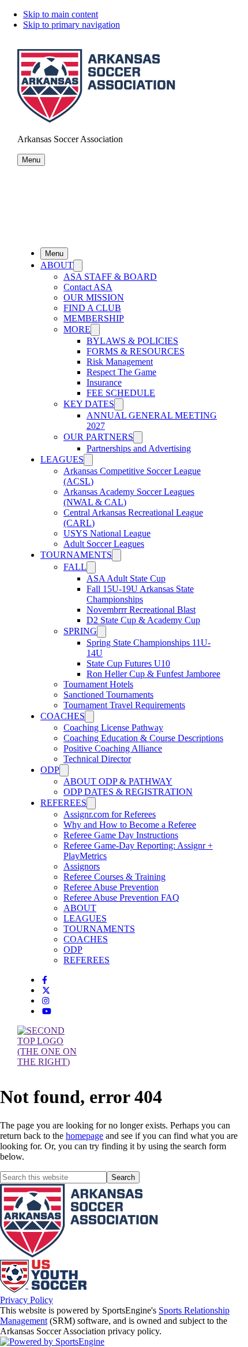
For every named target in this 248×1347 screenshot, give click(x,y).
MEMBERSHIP (93, 318)
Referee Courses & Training (114, 877)
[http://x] (46, 990)
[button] (31, 160)
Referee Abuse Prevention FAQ (121, 897)
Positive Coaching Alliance (112, 748)
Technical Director (97, 759)
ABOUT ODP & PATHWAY (117, 781)
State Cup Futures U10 (128, 663)
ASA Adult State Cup (126, 578)
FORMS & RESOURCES (136, 351)
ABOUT (56, 265)
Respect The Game (121, 372)
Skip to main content (60, 14)
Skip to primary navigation (71, 24)
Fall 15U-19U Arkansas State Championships (140, 594)
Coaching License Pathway (113, 727)
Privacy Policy (26, 1300)
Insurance (104, 382)
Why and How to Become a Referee (129, 825)
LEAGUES (62, 459)
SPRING (80, 631)
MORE (77, 329)
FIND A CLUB (92, 308)
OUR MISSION (93, 297)
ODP (49, 770)
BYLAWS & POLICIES (132, 341)
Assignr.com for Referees (109, 814)
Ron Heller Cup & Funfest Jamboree (153, 674)
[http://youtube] (46, 1011)
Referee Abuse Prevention (111, 887)
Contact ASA (87, 287)
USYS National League (107, 533)
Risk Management (120, 362)
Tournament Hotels (98, 684)
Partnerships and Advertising (139, 448)
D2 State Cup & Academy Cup (143, 620)
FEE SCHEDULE (121, 393)
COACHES (62, 716)
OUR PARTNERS (98, 437)
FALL (75, 567)
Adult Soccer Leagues (103, 544)
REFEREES (63, 803)
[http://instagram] (45, 1001)
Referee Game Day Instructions (120, 835)
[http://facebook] (44, 980)
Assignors (81, 866)
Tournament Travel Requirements (124, 705)
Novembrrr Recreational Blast (141, 610)
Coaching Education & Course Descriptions (143, 738)
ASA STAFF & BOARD (110, 277)
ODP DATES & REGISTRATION (128, 792)
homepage (84, 1136)
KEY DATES (88, 404)
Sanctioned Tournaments (108, 695)
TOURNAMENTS (76, 555)
